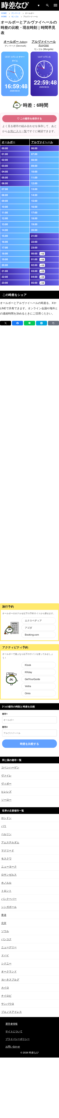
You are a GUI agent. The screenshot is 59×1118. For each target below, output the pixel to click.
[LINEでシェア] (29, 323)
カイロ (5, 987)
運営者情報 (11, 1023)
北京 (3, 923)
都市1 (5, 713)
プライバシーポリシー (17, 1039)
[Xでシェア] (5, 323)
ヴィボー (6, 783)
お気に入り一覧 (17, 131)
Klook (28, 665)
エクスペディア (33, 620)
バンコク (6, 939)
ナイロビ (6, 995)
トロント (6, 890)
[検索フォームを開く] (47, 5)
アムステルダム (10, 842)
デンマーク (16, 13)
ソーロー (6, 799)
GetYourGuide (32, 679)
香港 (3, 915)
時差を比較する (29, 744)
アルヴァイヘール (42, 142)
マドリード (7, 850)
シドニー (6, 963)
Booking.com (32, 634)
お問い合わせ (12, 1046)
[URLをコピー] (53, 323)
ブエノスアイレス (11, 1012)
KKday (28, 672)
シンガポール (9, 907)
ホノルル (6, 882)
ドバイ (5, 955)
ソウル (5, 931)
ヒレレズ (6, 791)
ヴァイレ (6, 775)
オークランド (9, 971)
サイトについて (13, 1031)
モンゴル (15, 16)
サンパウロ (7, 1003)
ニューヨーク (9, 866)
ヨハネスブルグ (10, 979)
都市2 (5, 726)
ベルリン (6, 834)
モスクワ (6, 858)
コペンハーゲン (10, 767)
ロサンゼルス (9, 874)
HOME (4, 13)
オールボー (8, 142)
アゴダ (28, 627)
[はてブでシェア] (41, 323)
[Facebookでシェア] (17, 323)
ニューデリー (9, 947)
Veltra (28, 686)
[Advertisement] (29, 464)
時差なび (34, 1052)
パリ (3, 826)
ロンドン (6, 818)
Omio (28, 693)
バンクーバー (9, 899)
